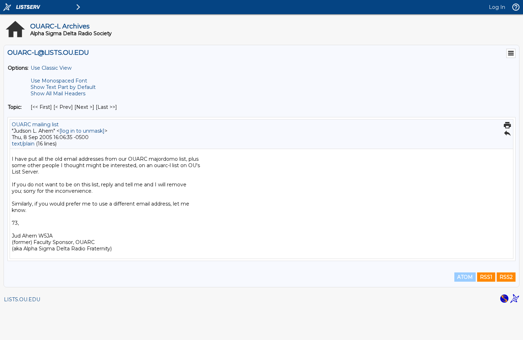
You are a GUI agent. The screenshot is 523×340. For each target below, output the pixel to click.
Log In (497, 7)
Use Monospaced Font (59, 81)
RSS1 (486, 277)
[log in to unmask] (82, 131)
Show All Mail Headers (58, 93)
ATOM (465, 277)
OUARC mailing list (35, 124)
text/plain (23, 143)
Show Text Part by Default (63, 87)
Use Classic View (51, 68)
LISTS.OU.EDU (22, 299)
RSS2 (506, 277)
